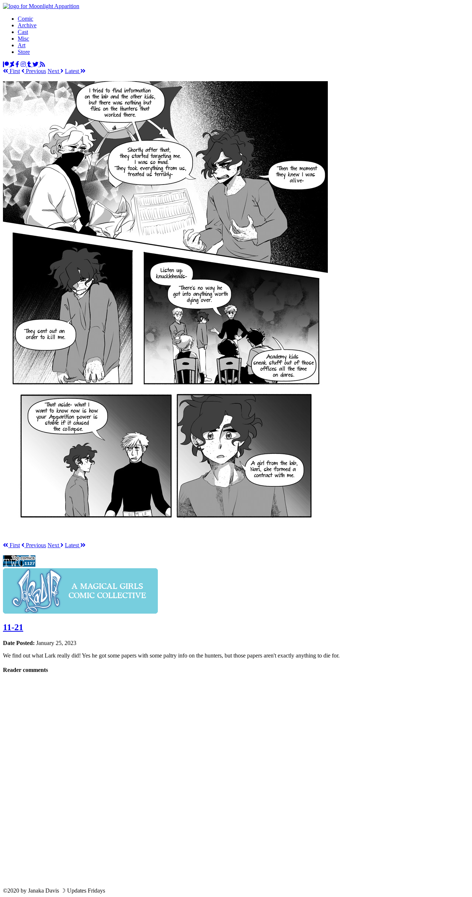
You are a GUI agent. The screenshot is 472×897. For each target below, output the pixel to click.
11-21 (13, 627)
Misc (23, 38)
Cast (23, 32)
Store (24, 52)
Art (21, 45)
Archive (27, 25)
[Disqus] (236, 780)
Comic (25, 18)
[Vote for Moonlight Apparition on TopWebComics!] (19, 565)
